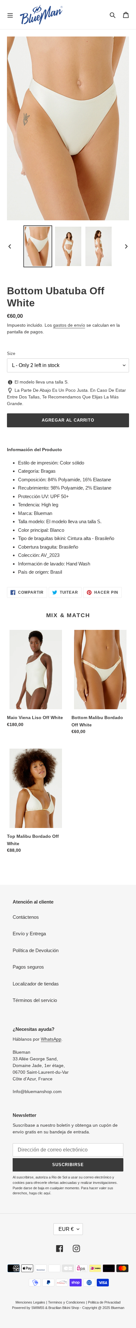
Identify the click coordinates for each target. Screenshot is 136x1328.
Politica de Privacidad (104, 1302)
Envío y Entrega (29, 933)
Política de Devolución (36, 950)
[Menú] (10, 15)
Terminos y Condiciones (66, 1302)
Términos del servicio (35, 1000)
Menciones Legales (30, 1302)
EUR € (66, 1229)
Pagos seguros (28, 967)
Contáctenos (26, 917)
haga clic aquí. (40, 1193)
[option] (38, 246)
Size (11, 353)
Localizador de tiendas (36, 983)
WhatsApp (51, 1039)
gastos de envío (69, 325)
